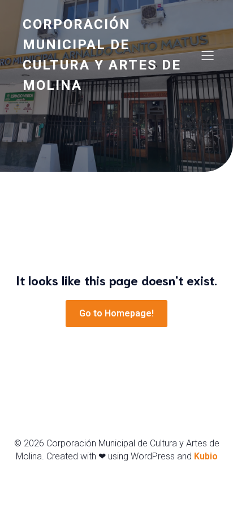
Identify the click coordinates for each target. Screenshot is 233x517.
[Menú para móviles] (207, 54)
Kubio (206, 456)
